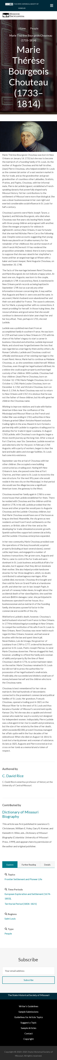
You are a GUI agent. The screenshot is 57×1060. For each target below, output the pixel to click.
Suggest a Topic (28, 1022)
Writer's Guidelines (28, 1006)
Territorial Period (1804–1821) (21, 903)
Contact (28, 1033)
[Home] (13, 14)
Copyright (28, 1039)
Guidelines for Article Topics (28, 1017)
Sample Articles (28, 1028)
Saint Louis (10, 918)
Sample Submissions (28, 1011)
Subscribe (28, 959)
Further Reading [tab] (29, 865)
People (8, 933)
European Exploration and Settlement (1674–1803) (28, 896)
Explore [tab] (10, 865)
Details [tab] (47, 865)
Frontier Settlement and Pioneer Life (23, 879)
